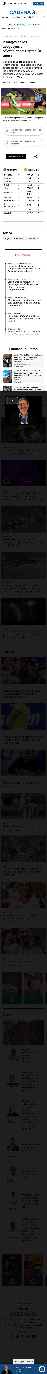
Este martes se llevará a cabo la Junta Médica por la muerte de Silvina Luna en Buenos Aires (24, 334)
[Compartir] (35, 156)
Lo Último (6, 17)
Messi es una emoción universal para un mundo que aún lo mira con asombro (24, 303)
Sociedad (17, 329)
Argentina (16, 17)
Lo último (23, 255)
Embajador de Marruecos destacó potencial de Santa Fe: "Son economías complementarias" (23, 285)
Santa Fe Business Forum (23, 263)
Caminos (22, 3)
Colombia (18, 238)
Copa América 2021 (19, 24)
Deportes (12, 3)
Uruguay (8, 238)
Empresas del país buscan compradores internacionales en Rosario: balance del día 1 (24, 269)
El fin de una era (19, 298)
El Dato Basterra (14, 28)
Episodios (18, 366)
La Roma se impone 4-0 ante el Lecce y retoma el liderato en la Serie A (24, 318)
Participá (39, 3)
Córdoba (27, 17)
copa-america (32, 238)
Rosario (39, 17)
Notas (36, 24)
